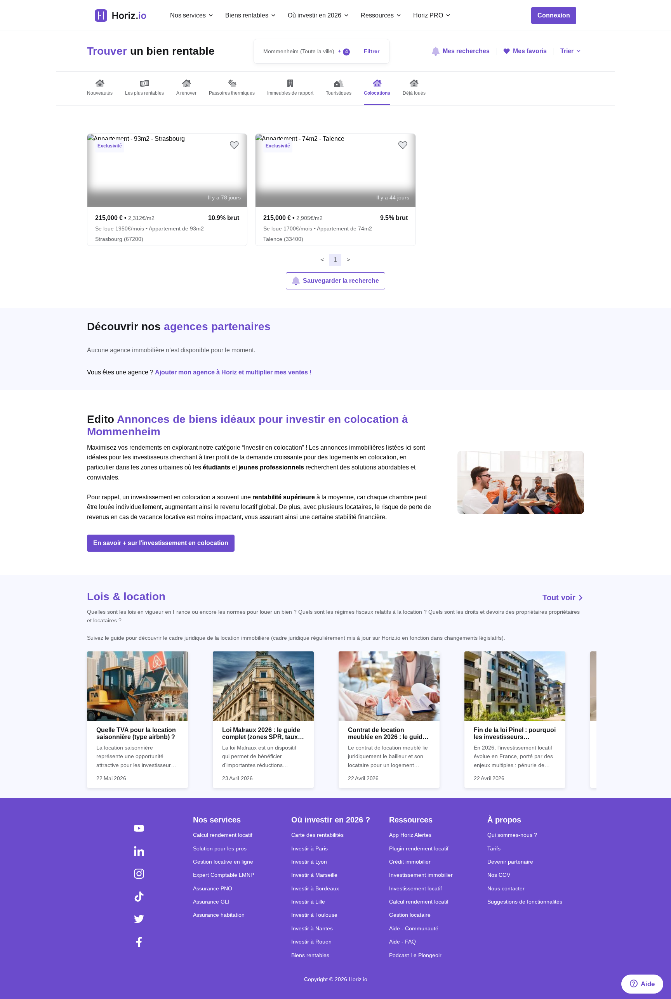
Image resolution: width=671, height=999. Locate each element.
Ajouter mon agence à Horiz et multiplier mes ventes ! (233, 372)
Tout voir (560, 597)
